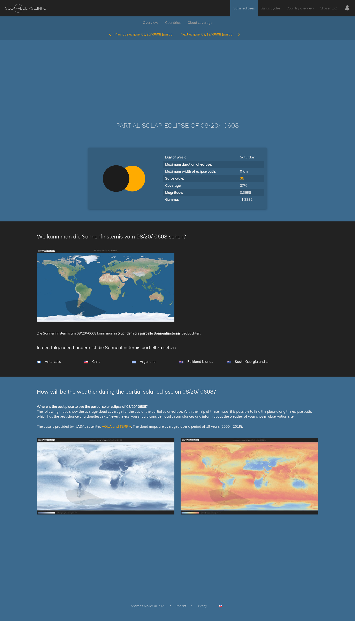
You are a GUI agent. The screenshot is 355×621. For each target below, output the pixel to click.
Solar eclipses (244, 8)
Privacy (201, 606)
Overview (150, 22)
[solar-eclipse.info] (25, 8)
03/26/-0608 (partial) (144, 34)
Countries (173, 22)
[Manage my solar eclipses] (347, 8)
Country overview (300, 8)
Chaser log (328, 8)
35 (242, 178)
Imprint (181, 606)
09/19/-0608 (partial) (209, 34)
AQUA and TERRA (116, 426)
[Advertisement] (177, 74)
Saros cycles (270, 8)
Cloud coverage (200, 22)
